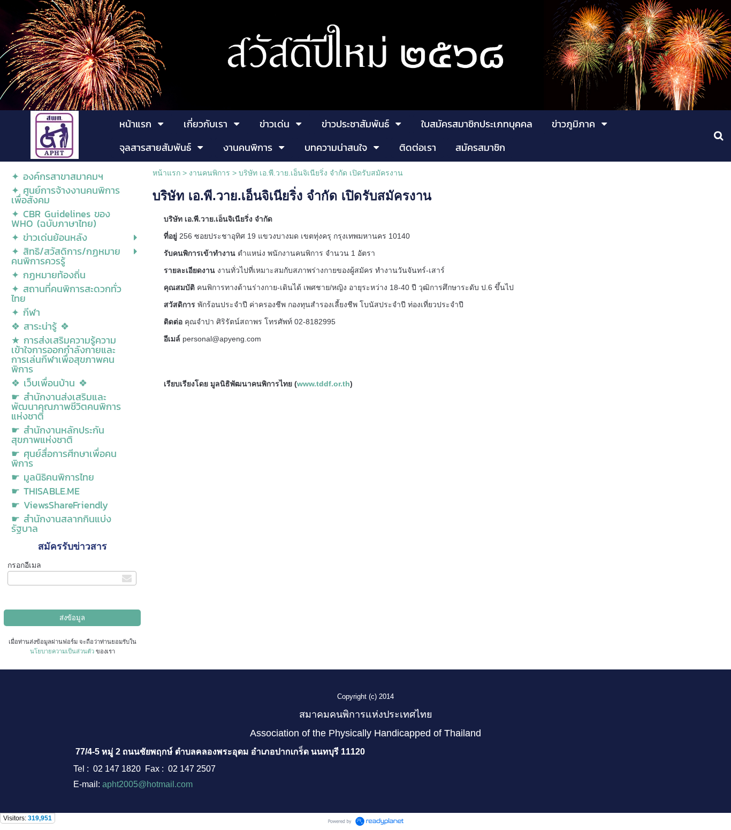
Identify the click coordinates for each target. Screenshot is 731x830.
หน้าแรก (166, 173)
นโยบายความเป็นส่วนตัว (62, 651)
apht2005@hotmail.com (147, 784)
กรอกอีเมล (24, 565)
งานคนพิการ (209, 173)
